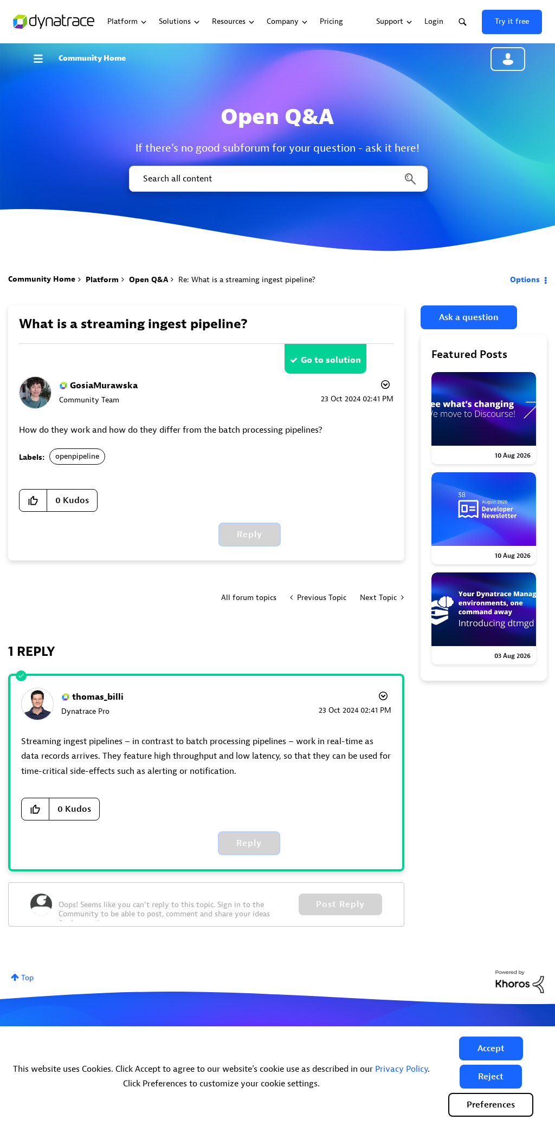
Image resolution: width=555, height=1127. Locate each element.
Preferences (491, 1104)
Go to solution (331, 360)
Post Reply (340, 904)
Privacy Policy (401, 1069)
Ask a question (469, 317)
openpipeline (77, 456)
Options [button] (525, 279)
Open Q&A (148, 279)
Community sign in (508, 59)
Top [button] (27, 977)
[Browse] (43, 58)
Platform (102, 279)
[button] (491, 1048)
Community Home (92, 58)
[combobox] (277, 179)
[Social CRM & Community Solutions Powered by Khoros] (519, 981)
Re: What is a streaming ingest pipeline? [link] (246, 279)
